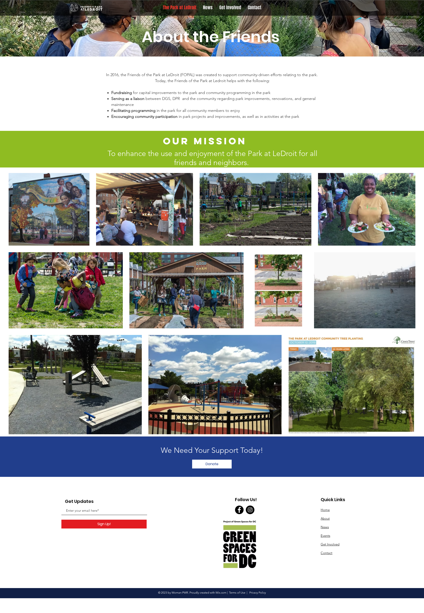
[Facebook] (239, 510)
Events (325, 536)
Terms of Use (237, 592)
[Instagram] (250, 510)
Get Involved (330, 544)
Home (325, 510)
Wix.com (221, 592)
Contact (326, 553)
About (325, 518)
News (325, 527)
